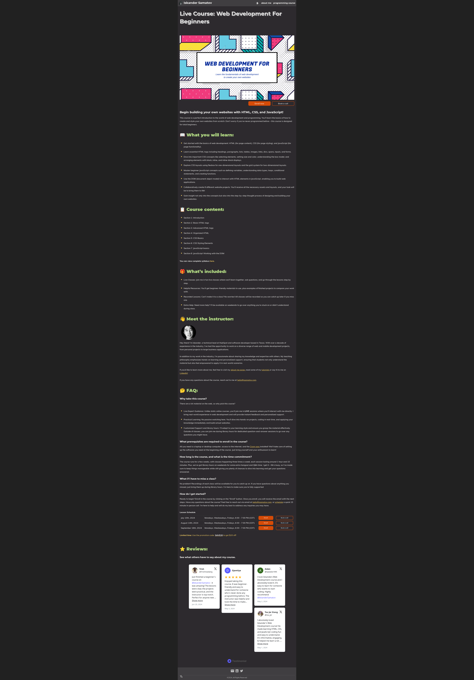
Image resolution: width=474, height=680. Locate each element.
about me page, (238, 370)
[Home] (180, 3)
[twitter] (242, 671)
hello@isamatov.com (246, 380)
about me (266, 3)
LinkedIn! (184, 373)
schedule (279, 502)
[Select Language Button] (181, 676)
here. (212, 261)
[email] (232, 671)
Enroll (266, 518)
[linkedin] (237, 671)
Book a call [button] (283, 103)
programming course (284, 3)
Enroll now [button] (259, 103)
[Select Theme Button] (257, 3)
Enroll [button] (266, 523)
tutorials (266, 370)
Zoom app (255, 446)
